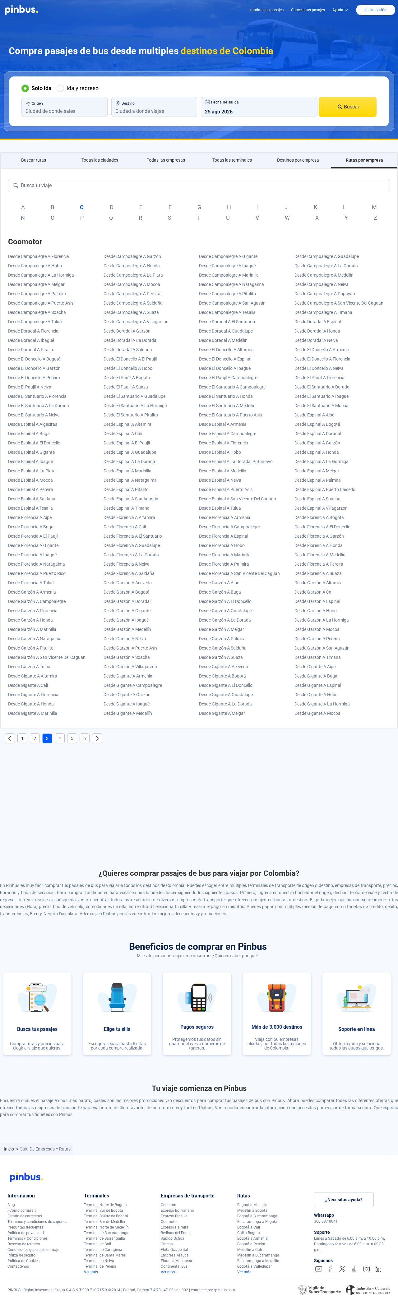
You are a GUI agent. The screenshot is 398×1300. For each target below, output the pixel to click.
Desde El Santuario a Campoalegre (232, 386)
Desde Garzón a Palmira (222, 638)
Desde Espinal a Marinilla (127, 470)
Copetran (168, 1205)
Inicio (9, 1148)
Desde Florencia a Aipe (30, 517)
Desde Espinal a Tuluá (220, 508)
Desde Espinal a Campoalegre (227, 433)
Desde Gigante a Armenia (128, 675)
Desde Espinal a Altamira (127, 424)
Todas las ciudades (99, 160)
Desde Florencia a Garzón (319, 536)
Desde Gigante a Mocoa (317, 713)
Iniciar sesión (375, 10)
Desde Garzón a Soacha (127, 657)
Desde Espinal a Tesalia (30, 508)
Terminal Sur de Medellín (104, 1222)
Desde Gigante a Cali (28, 685)
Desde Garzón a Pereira (317, 638)
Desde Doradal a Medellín (223, 340)
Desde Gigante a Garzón (127, 694)
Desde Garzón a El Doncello (225, 601)
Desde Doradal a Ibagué (31, 340)
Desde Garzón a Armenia (32, 592)
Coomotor (169, 1222)
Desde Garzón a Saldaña (223, 647)
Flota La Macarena (176, 1261)
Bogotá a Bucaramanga (257, 1216)
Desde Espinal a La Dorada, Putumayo (236, 461)
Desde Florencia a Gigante (33, 545)
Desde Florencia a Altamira (129, 517)
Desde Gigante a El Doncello (225, 685)
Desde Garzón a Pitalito (30, 647)
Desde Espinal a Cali (123, 433)
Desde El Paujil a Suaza (126, 386)
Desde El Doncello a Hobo (128, 368)
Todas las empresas (166, 160)
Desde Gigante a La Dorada (225, 703)
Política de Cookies (23, 1261)
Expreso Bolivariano (177, 1210)
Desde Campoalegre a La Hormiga (41, 275)
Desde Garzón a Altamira (318, 582)
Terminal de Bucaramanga (106, 1233)
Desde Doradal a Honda (317, 330)
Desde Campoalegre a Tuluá (35, 321)
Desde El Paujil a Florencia (319, 377)
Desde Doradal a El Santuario (227, 321)
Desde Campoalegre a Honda (132, 265)
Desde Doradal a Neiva (316, 340)
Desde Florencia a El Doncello (322, 526)
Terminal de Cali (97, 1244)
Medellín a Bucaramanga (258, 1255)
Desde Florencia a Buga (30, 526)
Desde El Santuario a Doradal (322, 386)
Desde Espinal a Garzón (317, 442)
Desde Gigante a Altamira (32, 675)
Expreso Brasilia (174, 1216)
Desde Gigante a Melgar (222, 713)
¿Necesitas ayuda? (344, 1199)
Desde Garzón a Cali (313, 592)
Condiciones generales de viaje (33, 1249)
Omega (167, 1244)
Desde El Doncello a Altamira (226, 349)
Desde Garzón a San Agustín (321, 647)
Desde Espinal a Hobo (220, 452)
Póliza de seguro (21, 1255)
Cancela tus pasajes (308, 10)
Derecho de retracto (23, 1244)
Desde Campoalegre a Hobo (35, 265)
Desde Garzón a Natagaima (35, 638)
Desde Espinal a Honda (316, 452)
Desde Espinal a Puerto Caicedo (324, 489)
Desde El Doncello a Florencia (322, 358)
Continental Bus (174, 1266)
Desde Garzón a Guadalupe (225, 610)
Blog (11, 1205)
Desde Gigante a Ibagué (127, 703)
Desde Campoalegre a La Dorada (326, 265)
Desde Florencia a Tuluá (31, 582)
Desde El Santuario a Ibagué (321, 396)
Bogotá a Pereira (251, 1244)
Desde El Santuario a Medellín (227, 405)
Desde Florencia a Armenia (224, 517)
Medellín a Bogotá (252, 1210)
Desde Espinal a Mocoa (30, 480)
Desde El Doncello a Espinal (225, 358)
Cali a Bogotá (248, 1233)
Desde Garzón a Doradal (127, 601)
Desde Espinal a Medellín (222, 470)
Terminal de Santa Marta (104, 1255)
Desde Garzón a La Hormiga (321, 620)
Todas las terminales (232, 160)
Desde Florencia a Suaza (318, 573)
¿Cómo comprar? (22, 1210)
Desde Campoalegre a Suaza (131, 312)
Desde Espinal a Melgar (316, 470)
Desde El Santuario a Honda (226, 396)
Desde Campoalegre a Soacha (37, 312)
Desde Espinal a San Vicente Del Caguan (237, 498)
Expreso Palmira (174, 1227)
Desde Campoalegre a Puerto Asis (40, 303)
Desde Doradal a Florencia (33, 330)
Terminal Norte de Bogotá (105, 1205)
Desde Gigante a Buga (315, 675)
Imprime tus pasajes (266, 10)
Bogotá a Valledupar (254, 1266)
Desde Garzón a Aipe (219, 582)
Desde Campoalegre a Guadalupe (326, 256)
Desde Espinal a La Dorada (129, 461)
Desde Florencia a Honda (318, 545)
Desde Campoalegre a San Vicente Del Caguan (338, 303)
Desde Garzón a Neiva (125, 638)
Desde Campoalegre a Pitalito (227, 293)
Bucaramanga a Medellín (258, 1261)
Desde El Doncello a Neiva (319, 368)
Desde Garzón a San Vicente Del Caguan (47, 657)
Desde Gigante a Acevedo (223, 666)
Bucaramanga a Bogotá (257, 1222)
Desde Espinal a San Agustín (131, 498)
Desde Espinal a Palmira (317, 480)
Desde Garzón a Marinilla (32, 629)
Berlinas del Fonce (176, 1233)
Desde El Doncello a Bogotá (34, 358)
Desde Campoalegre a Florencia (38, 256)
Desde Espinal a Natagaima (130, 480)
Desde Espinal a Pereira (30, 489)
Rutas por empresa (364, 160)
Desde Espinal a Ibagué (30, 461)
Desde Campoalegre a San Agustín (232, 303)
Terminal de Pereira (100, 1266)
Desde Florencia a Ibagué (32, 554)
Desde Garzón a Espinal (317, 601)
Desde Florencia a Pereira (318, 564)
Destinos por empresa (298, 160)
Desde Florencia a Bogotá (319, 517)
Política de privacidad (25, 1233)
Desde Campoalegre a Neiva (321, 284)
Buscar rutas (33, 160)
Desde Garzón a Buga (220, 592)
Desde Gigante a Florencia (33, 694)
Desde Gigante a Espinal (317, 685)
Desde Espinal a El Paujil (127, 442)
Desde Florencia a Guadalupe (132, 545)
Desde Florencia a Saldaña (129, 573)
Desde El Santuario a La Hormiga (135, 405)
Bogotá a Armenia (252, 1238)
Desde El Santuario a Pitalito (131, 414)
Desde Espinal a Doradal (317, 433)
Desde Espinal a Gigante (31, 452)
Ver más (91, 1272)
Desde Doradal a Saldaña (128, 349)
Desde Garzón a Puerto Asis (130, 647)
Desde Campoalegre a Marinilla (229, 275)
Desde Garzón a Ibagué (126, 620)
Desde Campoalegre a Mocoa (132, 284)
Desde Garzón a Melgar (221, 629)
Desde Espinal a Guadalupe (130, 452)
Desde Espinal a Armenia (223, 424)
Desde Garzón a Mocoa (317, 629)
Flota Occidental (174, 1249)
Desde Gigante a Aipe (315, 666)
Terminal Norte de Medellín (106, 1227)
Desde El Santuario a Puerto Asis (230, 414)
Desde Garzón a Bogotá (127, 592)
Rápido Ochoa (172, 1238)
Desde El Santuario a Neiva (34, 414)
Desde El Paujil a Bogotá (127, 377)
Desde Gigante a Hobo (316, 694)
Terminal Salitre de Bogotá (106, 1216)
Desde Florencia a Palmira (224, 564)
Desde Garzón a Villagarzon (130, 666)
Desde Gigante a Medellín (128, 713)
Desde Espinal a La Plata (32, 470)
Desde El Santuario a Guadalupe (134, 396)
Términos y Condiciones (27, 1238)
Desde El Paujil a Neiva (29, 386)
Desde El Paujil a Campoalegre (228, 377)
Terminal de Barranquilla (104, 1238)
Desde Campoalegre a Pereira (132, 293)
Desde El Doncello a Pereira (34, 377)
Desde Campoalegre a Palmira (37, 293)
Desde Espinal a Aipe (314, 414)
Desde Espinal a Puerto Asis (225, 489)
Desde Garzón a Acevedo (128, 582)
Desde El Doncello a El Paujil (130, 358)
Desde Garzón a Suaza (221, 657)
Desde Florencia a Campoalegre (229, 526)
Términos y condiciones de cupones (37, 1222)
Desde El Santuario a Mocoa (321, 405)
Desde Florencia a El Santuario (133, 536)
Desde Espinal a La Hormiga (321, 461)
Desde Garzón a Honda (30, 620)
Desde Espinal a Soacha (317, 498)
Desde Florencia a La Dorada (131, 554)
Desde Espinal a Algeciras (32, 424)
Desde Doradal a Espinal (317, 321)
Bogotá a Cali (248, 1227)
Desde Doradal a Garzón (127, 330)
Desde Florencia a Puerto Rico (37, 573)
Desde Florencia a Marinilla (225, 554)
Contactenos (18, 1266)
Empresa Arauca (175, 1255)
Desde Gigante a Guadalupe (226, 694)
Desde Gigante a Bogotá (222, 675)
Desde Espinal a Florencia (223, 442)
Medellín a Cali (249, 1249)
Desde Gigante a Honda (31, 703)
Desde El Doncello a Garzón (34, 368)
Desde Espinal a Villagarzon (321, 508)
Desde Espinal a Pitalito (126, 489)
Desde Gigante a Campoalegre (133, 685)
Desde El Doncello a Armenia (321, 349)
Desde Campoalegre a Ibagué (227, 265)
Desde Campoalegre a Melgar (36, 284)
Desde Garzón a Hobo (315, 610)
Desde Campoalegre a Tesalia (227, 312)
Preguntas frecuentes (25, 1227)
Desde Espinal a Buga (29, 433)
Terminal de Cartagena (103, 1249)
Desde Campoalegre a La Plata (133, 275)
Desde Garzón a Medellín (127, 629)
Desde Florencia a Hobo (222, 545)
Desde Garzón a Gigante (127, 610)
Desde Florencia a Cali (125, 526)
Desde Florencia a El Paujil (33, 536)
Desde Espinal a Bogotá (317, 424)
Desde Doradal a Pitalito (31, 349)
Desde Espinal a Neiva (220, 480)
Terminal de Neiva (99, 1261)
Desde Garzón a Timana (317, 657)
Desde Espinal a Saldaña (31, 498)
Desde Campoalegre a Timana (323, 312)
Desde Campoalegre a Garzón (132, 256)
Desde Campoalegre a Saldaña (133, 303)
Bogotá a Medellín (252, 1205)
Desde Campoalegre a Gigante (228, 256)
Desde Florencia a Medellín (319, 554)
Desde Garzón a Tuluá (29, 666)
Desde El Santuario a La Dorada (38, 405)
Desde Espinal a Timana (127, 508)
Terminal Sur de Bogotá (103, 1210)
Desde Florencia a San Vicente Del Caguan (239, 573)
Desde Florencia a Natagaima (36, 564)
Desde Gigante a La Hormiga (322, 703)
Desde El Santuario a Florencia (37, 396)
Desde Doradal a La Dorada (130, 340)
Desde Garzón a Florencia (33, 610)
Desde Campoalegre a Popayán (324, 293)
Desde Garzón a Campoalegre (37, 601)
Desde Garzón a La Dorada (225, 620)
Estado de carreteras (24, 1216)
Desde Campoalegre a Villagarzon (136, 321)
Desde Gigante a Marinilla (32, 713)
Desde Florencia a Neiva (127, 564)
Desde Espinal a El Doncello (34, 442)
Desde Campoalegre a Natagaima (231, 284)
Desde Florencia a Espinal (223, 536)
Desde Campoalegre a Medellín (324, 275)
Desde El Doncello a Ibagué (225, 368)
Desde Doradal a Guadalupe (226, 330)
